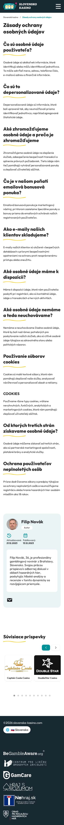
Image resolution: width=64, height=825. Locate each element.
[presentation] (46, 648)
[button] (14, 695)
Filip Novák (32, 521)
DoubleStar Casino (47, 677)
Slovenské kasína (10, 17)
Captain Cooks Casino (18, 677)
